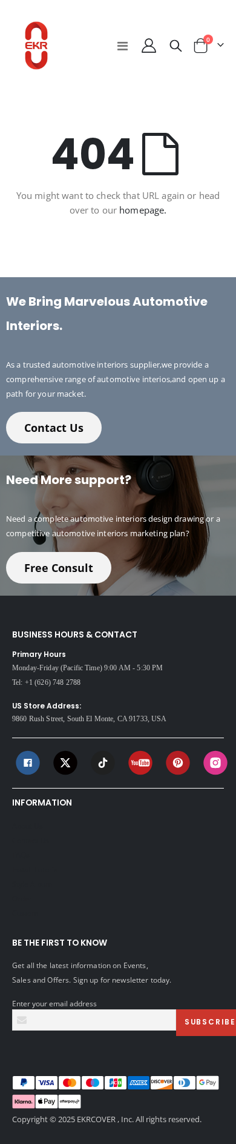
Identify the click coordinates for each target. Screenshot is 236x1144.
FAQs (21, 855)
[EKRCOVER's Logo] (36, 45)
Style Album (32, 884)
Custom (25, 913)
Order (22, 898)
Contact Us (54, 427)
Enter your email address (54, 1003)
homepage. (142, 210)
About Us (27, 825)
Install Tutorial (36, 869)
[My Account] (148, 45)
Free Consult (58, 567)
